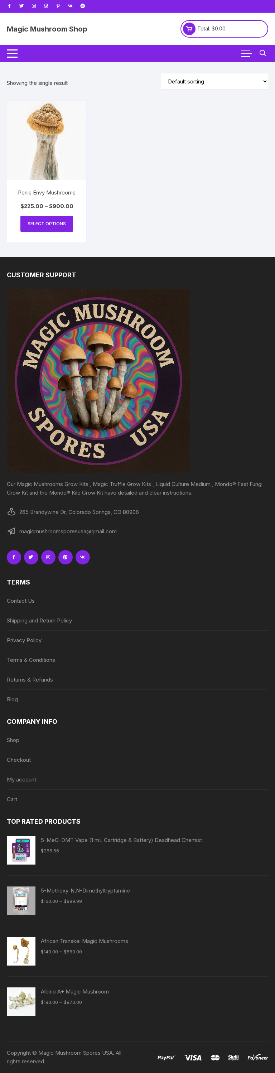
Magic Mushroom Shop (47, 29)
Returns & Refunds (30, 679)
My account (21, 779)
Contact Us (21, 600)
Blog (12, 699)
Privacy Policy (24, 640)
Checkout (19, 759)
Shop (13, 740)
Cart (12, 799)
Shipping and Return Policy (39, 620)
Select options (47, 223)
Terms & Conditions (31, 659)
